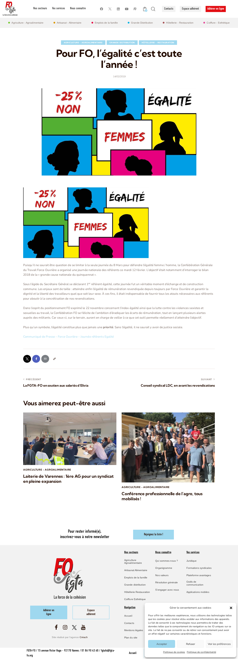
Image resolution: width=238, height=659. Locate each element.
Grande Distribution (122, 42)
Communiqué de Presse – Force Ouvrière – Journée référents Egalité (68, 337)
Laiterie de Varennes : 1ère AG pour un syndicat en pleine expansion (68, 479)
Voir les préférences (219, 644)
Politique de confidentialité (201, 652)
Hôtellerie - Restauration (158, 42)
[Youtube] (126, 9)
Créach (84, 637)
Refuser (190, 644)
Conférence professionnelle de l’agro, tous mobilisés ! (162, 496)
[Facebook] (101, 9)
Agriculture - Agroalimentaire (83, 42)
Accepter (161, 644)
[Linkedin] (118, 9)
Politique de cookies (174, 652)
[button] (231, 608)
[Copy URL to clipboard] (54, 359)
